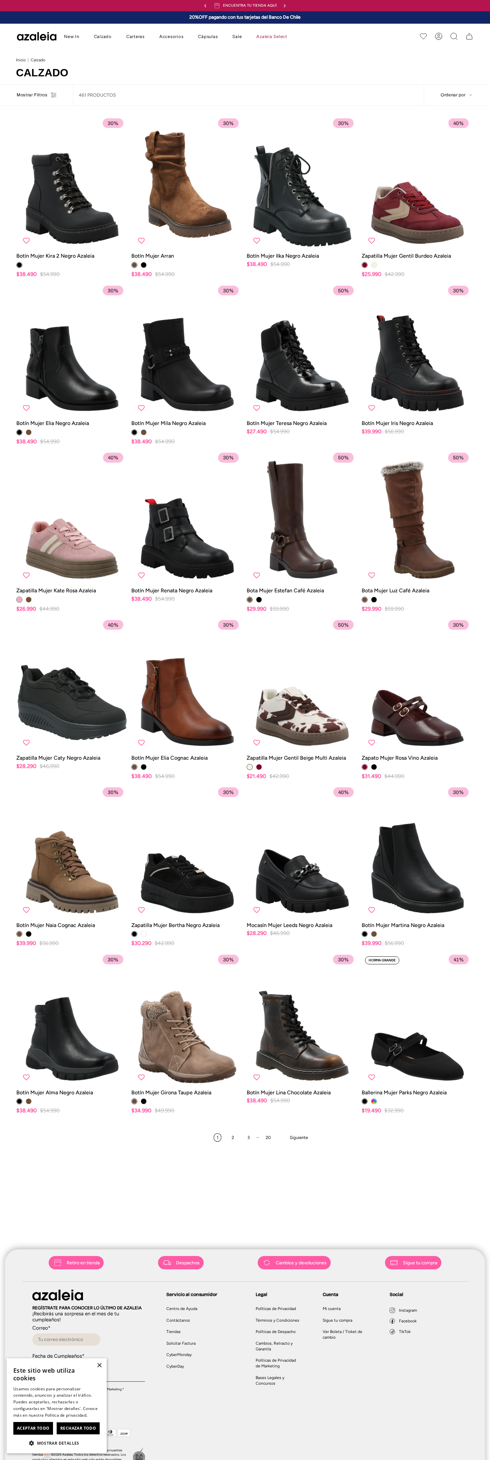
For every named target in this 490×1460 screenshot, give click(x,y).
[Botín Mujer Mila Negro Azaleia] (187, 351)
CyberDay (175, 1366)
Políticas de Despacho (276, 1331)
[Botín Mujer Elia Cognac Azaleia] (187, 685)
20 (268, 1137)
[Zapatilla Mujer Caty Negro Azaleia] (72, 685)
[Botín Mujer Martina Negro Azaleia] (417, 853)
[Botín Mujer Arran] (187, 183)
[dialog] (57, 1405)
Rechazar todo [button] (78, 1428)
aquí (47, 1454)
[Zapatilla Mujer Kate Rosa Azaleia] (72, 518)
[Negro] (19, 265)
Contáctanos (178, 1320)
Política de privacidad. (66, 1415)
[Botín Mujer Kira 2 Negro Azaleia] (72, 183)
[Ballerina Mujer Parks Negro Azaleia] (417, 1020)
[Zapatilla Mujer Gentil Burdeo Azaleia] (417, 183)
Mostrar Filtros (32, 95)
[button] (72, 37)
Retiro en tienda (83, 1263)
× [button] (99, 1365)
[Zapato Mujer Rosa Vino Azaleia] (417, 685)
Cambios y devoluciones (301, 1263)
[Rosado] (19, 600)
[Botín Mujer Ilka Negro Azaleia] (302, 183)
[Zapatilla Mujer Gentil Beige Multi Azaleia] (302, 685)
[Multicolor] (374, 1101)
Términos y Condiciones (277, 1320)
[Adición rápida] (117, 240)
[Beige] (374, 265)
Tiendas (173, 1331)
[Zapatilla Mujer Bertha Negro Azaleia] (187, 853)
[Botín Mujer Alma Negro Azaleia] (72, 1020)
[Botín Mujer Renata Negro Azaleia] (187, 518)
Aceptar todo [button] (33, 1428)
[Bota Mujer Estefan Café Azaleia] (302, 518)
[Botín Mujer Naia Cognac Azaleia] (72, 853)
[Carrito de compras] (469, 36)
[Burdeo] (365, 265)
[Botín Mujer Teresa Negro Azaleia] (302, 351)
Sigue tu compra (420, 1263)
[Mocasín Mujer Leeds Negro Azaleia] (302, 853)
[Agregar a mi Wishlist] (26, 240)
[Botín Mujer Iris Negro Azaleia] (417, 351)
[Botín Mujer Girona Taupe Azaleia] (187, 1020)
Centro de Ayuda (181, 1308)
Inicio (21, 60)
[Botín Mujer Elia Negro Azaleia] (72, 351)
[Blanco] (144, 934)
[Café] (134, 265)
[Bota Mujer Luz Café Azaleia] (417, 518)
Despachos (188, 1263)
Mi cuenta (332, 1308)
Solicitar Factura (181, 1343)
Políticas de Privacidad (276, 1308)
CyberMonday (179, 1354)
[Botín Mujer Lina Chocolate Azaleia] (302, 1020)
